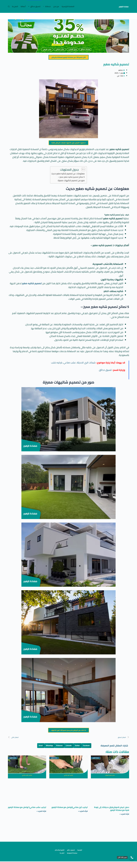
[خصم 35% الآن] (132, 857)
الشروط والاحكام (59, 850)
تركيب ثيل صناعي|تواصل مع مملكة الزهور (69, 807)
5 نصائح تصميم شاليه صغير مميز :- (71, 177)
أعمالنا (23, 6)
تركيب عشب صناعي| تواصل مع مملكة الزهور (27, 807)
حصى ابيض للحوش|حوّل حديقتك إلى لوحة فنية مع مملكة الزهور (111, 808)
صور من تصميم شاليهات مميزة (71, 180)
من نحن (56, 6)
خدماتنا (48, 6)
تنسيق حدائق (35, 6)
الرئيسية (79, 850)
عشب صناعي (69, 362)
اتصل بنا (15, 6)
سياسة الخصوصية (72, 853)
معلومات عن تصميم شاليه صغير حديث (68, 173)
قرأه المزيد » (124, 814)
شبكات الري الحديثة (86, 362)
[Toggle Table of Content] (82, 169)
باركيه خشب (56, 362)
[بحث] (9, 6)
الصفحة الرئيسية (68, 6)
